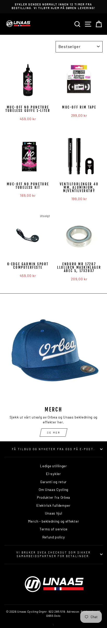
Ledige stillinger (53, 466)
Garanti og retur (53, 482)
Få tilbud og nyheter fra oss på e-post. (53, 449)
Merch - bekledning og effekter (53, 521)
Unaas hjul (53, 513)
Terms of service (53, 529)
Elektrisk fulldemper (53, 505)
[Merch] (53, 353)
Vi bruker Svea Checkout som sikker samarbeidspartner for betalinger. (53, 554)
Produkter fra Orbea (53, 497)
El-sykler (53, 473)
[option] (53, 6)
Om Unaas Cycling (53, 489)
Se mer (53, 432)
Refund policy (53, 537)
